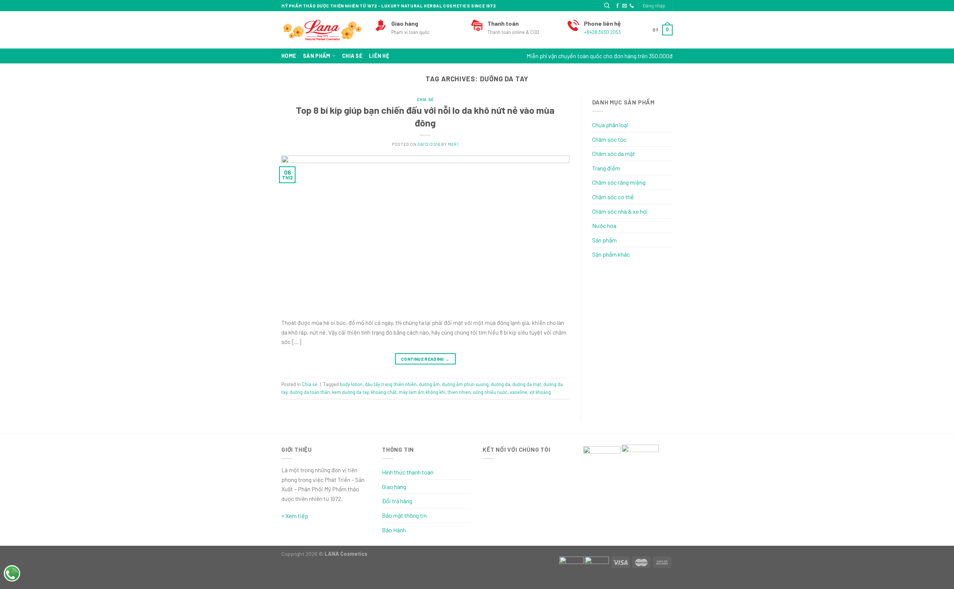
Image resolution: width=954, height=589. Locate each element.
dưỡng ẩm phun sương (465, 384)
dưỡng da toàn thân (310, 392)
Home (288, 56)
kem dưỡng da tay (350, 392)
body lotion (351, 384)
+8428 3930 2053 (602, 32)
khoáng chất (384, 392)
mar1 (453, 144)
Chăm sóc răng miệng (618, 182)
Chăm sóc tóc (609, 139)
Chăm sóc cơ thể (613, 196)
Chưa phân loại (610, 124)
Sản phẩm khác (611, 254)
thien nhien (459, 392)
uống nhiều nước (490, 392)
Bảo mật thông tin (404, 515)
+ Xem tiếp (294, 515)
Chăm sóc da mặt (613, 153)
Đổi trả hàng (397, 500)
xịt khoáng (540, 392)
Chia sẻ (352, 56)
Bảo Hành (394, 529)
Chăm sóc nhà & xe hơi (620, 211)
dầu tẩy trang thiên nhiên (391, 384)
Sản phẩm (316, 56)
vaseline (518, 392)
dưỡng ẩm (429, 384)
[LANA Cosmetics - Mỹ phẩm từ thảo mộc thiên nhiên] (322, 30)
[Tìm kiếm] (607, 5)
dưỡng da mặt (526, 384)
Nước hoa (604, 225)
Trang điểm (606, 168)
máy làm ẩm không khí (422, 392)
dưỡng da (500, 384)
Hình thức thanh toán (407, 472)
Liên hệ (379, 56)
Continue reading (425, 358)
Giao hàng (394, 486)
